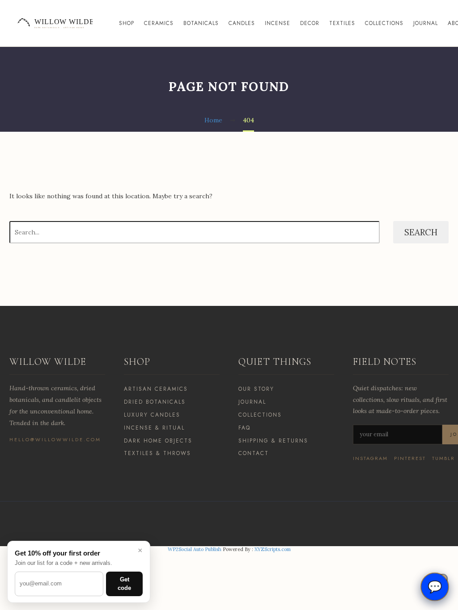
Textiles (342, 23)
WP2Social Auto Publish (194, 549)
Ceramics (159, 23)
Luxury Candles (152, 415)
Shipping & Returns (273, 441)
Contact (253, 453)
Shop (126, 23)
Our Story (256, 389)
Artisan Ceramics (156, 389)
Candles (242, 23)
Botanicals (201, 23)
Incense (277, 23)
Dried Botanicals (155, 402)
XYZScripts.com (272, 549)
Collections (384, 23)
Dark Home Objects (158, 441)
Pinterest (410, 458)
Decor (309, 23)
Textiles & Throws (157, 453)
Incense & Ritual (154, 428)
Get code (124, 583)
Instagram (370, 458)
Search (420, 232)
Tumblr (443, 458)
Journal (425, 23)
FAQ (244, 428)
